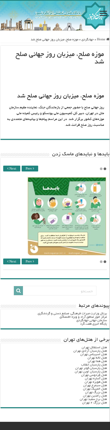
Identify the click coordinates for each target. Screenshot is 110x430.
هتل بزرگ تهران (96, 392)
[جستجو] (18, 290)
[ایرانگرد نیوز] (55, 16)
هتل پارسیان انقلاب (94, 365)
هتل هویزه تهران (96, 382)
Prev (29, 169)
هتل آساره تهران (96, 378)
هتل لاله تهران (97, 358)
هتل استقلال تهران (94, 347)
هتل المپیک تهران (95, 389)
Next (12, 169)
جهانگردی (87, 39)
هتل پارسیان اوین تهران (91, 371)
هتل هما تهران (97, 361)
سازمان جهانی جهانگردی (91, 320)
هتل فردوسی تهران (94, 375)
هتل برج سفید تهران (93, 399)
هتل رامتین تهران (95, 396)
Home (101, 39)
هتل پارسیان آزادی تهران (90, 351)
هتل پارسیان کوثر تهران (91, 368)
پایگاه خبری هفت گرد (93, 324)
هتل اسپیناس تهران (93, 354)
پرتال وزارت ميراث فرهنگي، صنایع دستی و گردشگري (72, 313)
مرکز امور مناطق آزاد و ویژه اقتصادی (83, 317)
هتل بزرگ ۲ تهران (94, 403)
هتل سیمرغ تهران (95, 385)
